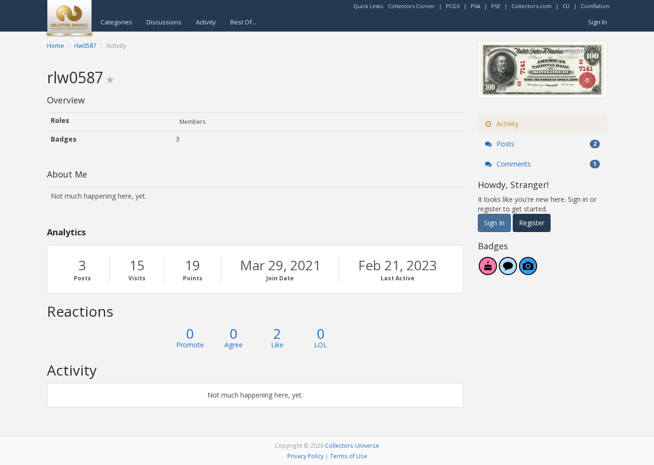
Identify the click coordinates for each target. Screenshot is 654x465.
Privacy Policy (305, 456)
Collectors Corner (411, 6)
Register (531, 222)
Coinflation (595, 6)
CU (566, 6)
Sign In (597, 22)
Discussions (164, 22)
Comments (546, 163)
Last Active (398, 278)
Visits (137, 278)
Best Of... (243, 22)
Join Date (280, 278)
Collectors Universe (352, 445)
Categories (116, 22)
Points (193, 278)
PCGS (453, 6)
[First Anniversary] (488, 271)
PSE (495, 6)
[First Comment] (508, 271)
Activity (206, 22)
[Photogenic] (528, 271)
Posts (82, 278)
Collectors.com (531, 6)
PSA (475, 6)
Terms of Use (348, 456)
